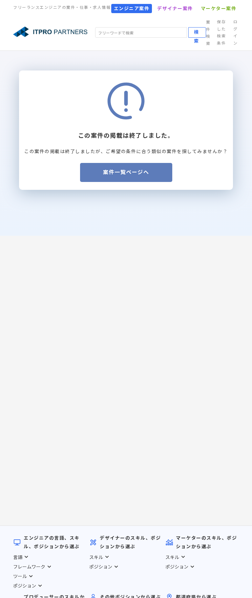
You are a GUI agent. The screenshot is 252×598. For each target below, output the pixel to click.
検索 (196, 33)
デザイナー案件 (175, 8)
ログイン (235, 32)
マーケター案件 (219, 8)
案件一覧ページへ (126, 172)
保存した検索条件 (221, 32)
